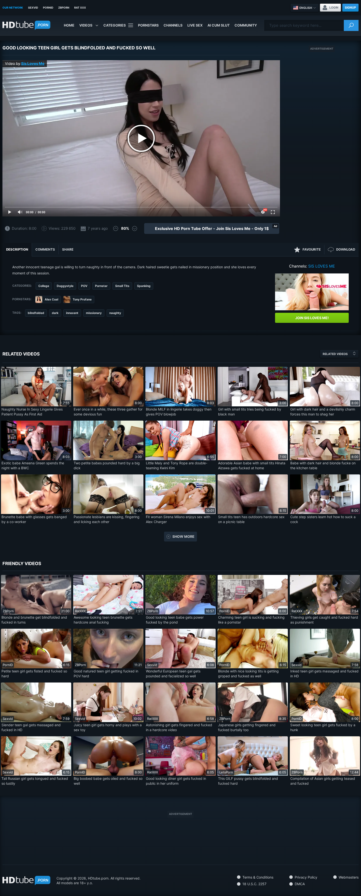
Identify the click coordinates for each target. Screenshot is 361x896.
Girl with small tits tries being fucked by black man (249, 411)
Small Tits (122, 286)
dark (55, 313)
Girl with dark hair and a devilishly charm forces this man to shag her (322, 411)
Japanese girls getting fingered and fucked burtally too (247, 727)
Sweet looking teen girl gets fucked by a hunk (322, 727)
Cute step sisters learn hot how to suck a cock (323, 519)
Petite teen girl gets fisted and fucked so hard (34, 673)
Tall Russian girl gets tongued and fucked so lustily (34, 780)
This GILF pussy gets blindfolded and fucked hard (248, 780)
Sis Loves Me (32, 63)
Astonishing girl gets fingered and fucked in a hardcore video (179, 727)
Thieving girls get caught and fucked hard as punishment (324, 619)
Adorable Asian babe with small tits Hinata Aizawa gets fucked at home (251, 465)
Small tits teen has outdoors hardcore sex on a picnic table (251, 519)
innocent (72, 313)
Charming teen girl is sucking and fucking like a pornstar (251, 619)
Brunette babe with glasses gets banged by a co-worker (34, 519)
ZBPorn (63, 7)
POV (84, 286)
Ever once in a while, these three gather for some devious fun (108, 411)
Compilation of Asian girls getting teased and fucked (322, 780)
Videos (85, 25)
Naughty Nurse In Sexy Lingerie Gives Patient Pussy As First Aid (32, 411)
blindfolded (36, 313)
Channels (173, 25)
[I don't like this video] (134, 228)
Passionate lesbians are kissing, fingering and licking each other (106, 519)
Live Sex (195, 25)
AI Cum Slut (219, 25)
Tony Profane (82, 299)
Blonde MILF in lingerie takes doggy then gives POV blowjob (178, 411)
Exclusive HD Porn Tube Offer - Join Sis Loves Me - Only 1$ (212, 228)
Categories (114, 25)
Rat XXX (80, 7)
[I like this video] (115, 228)
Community (246, 25)
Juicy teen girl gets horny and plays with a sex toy (108, 727)
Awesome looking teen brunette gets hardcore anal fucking (103, 619)
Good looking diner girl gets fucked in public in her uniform (176, 780)
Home (69, 25)
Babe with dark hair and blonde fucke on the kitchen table (323, 465)
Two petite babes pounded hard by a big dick (107, 465)
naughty (115, 313)
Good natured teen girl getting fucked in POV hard (106, 673)
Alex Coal (51, 299)
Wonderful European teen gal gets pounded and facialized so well (173, 673)
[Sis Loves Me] (312, 291)
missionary (94, 313)
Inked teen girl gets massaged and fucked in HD (324, 673)
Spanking (144, 286)
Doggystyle (65, 286)
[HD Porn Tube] (26, 25)
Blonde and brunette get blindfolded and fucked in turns (34, 619)
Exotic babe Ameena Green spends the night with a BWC (32, 465)
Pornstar (101, 286)
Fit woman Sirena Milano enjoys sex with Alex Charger (178, 519)
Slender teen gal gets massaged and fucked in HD (31, 727)
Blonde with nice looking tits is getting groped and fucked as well (248, 673)
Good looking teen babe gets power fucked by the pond (175, 619)
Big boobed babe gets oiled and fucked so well (108, 780)
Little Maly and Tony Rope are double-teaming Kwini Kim (176, 465)
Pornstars (148, 25)
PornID (48, 7)
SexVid (33, 7)
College (43, 286)
